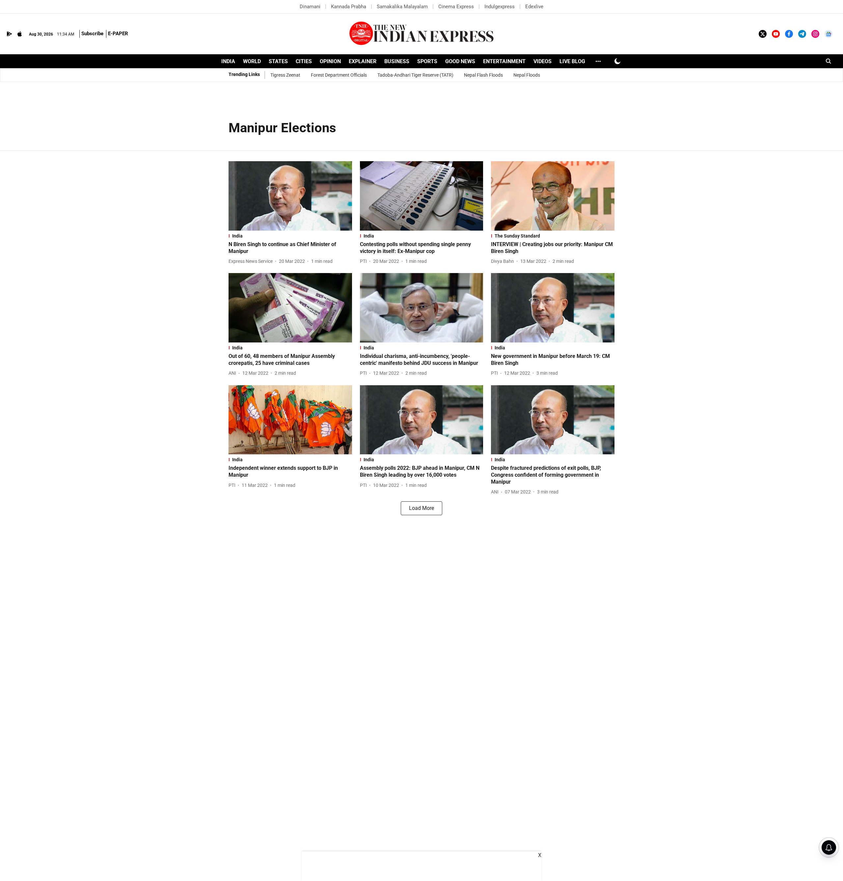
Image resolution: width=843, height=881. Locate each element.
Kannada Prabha (348, 7)
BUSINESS (396, 61)
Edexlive (534, 7)
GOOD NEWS (460, 61)
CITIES (304, 61)
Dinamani (310, 7)
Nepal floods (526, 75)
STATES (278, 61)
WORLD (252, 61)
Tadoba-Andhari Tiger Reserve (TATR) (415, 75)
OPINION (330, 61)
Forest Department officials (339, 75)
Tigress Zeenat (285, 75)
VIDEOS (542, 61)
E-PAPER (118, 34)
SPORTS (427, 61)
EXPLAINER (362, 61)
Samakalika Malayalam (402, 7)
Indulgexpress (499, 7)
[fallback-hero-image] (290, 196)
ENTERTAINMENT (504, 61)
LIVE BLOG (572, 61)
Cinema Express (456, 7)
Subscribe (92, 34)
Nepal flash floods (483, 75)
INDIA (228, 61)
